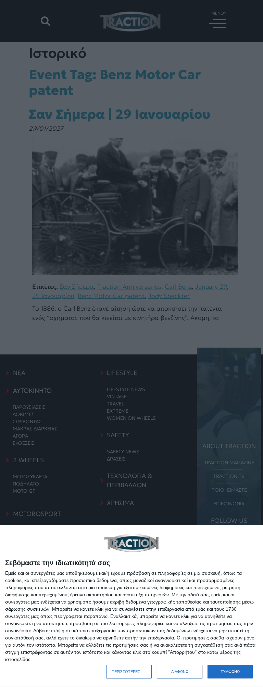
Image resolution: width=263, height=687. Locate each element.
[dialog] (131, 606)
